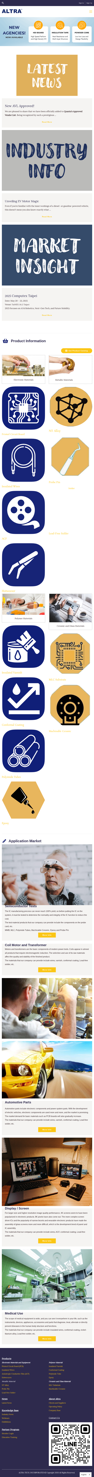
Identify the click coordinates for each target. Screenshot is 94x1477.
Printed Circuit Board (13, 434)
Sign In (81, 3)
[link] (70, 1424)
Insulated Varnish (12, 672)
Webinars (5, 1418)
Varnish (60, 1366)
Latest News (7, 1403)
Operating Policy (55, 1407)
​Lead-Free (55, 533)
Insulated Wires (11, 486)
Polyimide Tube (55, 1374)
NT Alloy (5, 1385)
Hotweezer (8, 591)
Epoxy (5, 823)
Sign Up (89, 3)
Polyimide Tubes (11, 777)
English (84, 1475)
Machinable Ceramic (60, 731)
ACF (4, 538)
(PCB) (21, 1366)
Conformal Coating (13, 725)
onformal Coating (57, 1370)
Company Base (55, 1410)
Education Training (9, 1437)
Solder (64, 533)
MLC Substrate (57, 679)
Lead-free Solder (8, 1393)
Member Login (8, 1433)
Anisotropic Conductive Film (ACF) (15, 1374)
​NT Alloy (55, 431)
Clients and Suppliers (57, 1403)
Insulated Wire (8, 1370)
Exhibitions (6, 1422)
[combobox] (86, 1474)
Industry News (7, 1414)
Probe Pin (54, 482)
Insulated (53, 1366)
